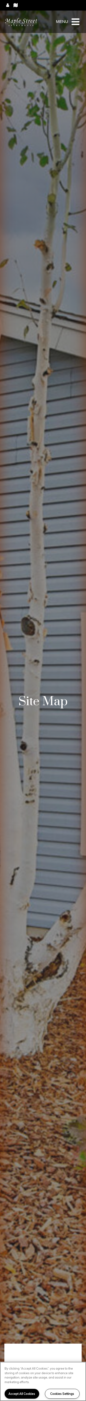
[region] (43, 1381)
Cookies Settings (62, 1393)
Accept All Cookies (21, 1393)
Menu (62, 21)
